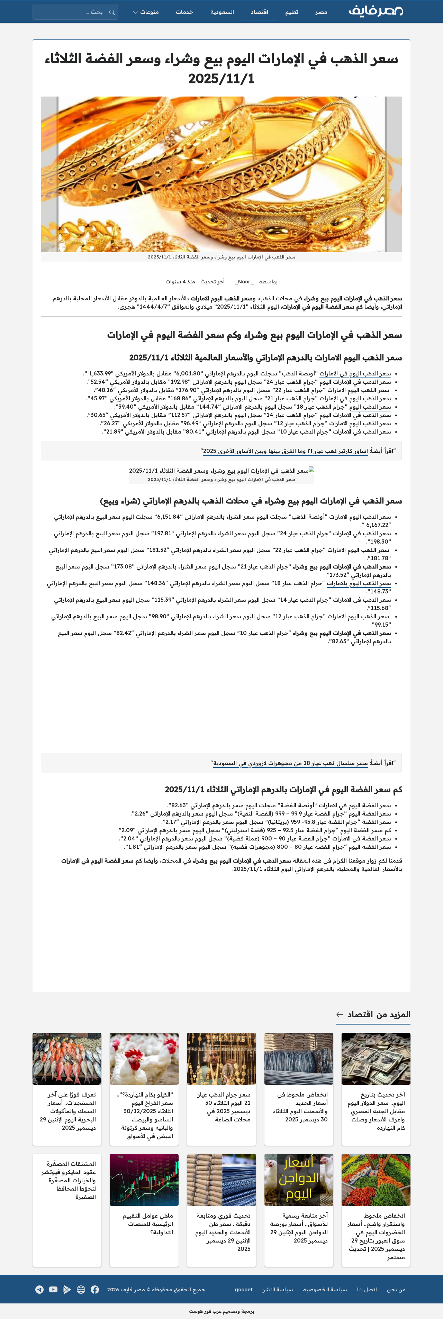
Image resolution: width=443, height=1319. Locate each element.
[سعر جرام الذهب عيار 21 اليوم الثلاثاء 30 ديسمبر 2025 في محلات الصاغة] (221, 1089)
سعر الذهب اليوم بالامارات (359, 583)
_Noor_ (244, 282)
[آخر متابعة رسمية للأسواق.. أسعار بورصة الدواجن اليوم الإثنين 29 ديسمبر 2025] (298, 1210)
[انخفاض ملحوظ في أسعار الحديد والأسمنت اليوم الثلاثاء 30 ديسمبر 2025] (298, 1089)
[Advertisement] (221, 699)
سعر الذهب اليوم (370, 406)
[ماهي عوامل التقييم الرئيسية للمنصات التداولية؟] (144, 1210)
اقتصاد (360, 1014)
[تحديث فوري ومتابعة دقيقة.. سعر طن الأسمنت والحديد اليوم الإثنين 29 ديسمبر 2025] (221, 1210)
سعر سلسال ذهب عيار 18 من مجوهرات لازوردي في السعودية (290, 762)
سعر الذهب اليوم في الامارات (355, 373)
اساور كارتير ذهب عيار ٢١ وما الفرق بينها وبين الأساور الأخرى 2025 (285, 450)
